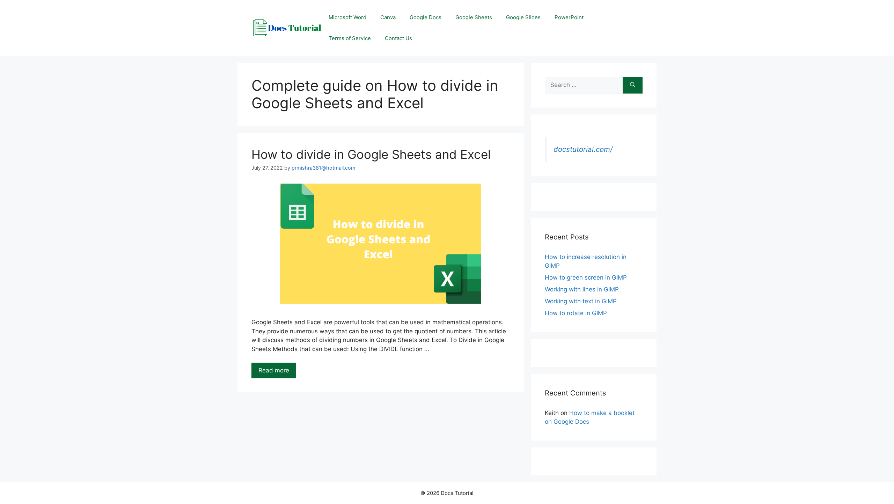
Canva (388, 17)
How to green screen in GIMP (586, 277)
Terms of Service (350, 38)
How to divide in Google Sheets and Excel (371, 154)
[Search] (633, 85)
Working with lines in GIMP (582, 289)
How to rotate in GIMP (576, 313)
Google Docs (425, 17)
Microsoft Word (347, 17)
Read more (273, 370)
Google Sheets (473, 17)
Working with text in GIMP (581, 301)
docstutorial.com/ (583, 149)
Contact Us (398, 38)
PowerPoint (569, 17)
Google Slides (523, 17)
